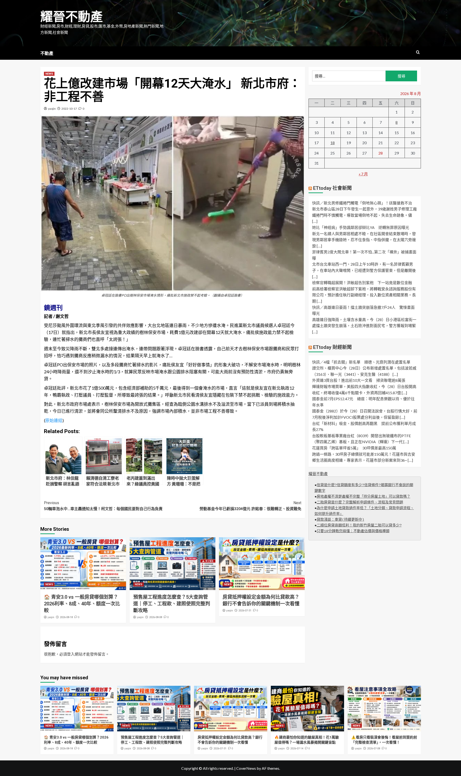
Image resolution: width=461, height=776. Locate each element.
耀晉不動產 (71, 17)
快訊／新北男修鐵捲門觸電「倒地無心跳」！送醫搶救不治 (362, 203)
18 (332, 142)
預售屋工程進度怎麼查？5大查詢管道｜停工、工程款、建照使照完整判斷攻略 (171, 603)
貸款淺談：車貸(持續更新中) (340, 520)
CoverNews (246, 768)
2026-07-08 (373, 748)
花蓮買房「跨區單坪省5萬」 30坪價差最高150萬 (354, 448)
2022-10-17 (69, 108)
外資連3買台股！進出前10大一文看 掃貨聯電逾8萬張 (358, 380)
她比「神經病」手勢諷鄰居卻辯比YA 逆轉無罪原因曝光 (360, 227)
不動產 (46, 53)
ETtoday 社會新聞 (332, 188)
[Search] (418, 52)
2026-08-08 (155, 617)
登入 (71, 654)
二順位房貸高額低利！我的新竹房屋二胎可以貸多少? (359, 526)
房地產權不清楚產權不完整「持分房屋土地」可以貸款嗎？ (363, 497)
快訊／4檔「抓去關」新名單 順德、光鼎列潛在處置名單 (361, 362)
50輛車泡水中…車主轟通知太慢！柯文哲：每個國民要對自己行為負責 (103, 506)
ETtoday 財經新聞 (332, 347)
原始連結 (53, 420)
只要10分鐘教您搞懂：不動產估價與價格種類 (353, 531)
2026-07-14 (296, 748)
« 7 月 (363, 174)
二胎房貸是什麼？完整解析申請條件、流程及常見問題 (360, 503)
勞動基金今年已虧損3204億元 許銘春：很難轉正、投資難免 (250, 506)
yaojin (52, 108)
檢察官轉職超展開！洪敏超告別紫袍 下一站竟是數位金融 (362, 282)
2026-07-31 (244, 610)
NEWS (49, 73)
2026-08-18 (66, 617)
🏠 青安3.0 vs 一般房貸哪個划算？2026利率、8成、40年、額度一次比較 (82, 603)
